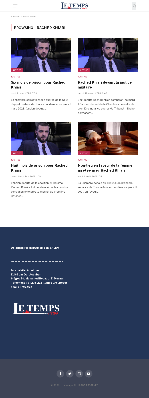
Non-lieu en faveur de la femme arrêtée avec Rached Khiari (105, 167)
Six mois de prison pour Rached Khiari (38, 84)
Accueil (15, 16)
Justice (16, 70)
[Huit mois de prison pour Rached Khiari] (41, 138)
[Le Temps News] (74, 6)
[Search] (134, 6)
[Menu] (15, 6)
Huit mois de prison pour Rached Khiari (39, 167)
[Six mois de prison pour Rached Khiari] (41, 55)
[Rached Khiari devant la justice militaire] (108, 55)
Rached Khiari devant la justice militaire (105, 84)
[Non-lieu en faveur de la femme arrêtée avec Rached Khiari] (108, 138)
